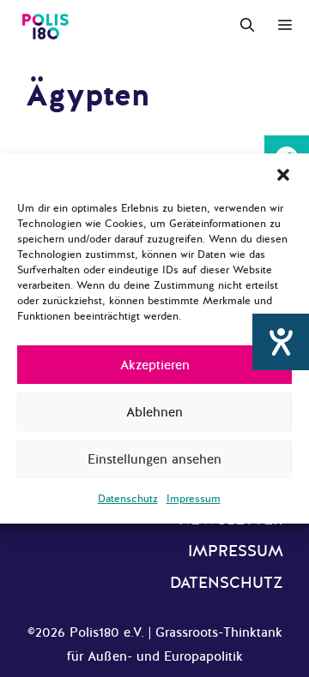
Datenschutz (128, 499)
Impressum (194, 499)
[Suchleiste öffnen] (247, 25)
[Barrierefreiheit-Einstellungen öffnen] (280, 342)
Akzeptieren (155, 365)
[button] (283, 174)
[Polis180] (45, 25)
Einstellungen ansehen (154, 459)
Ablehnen (154, 412)
